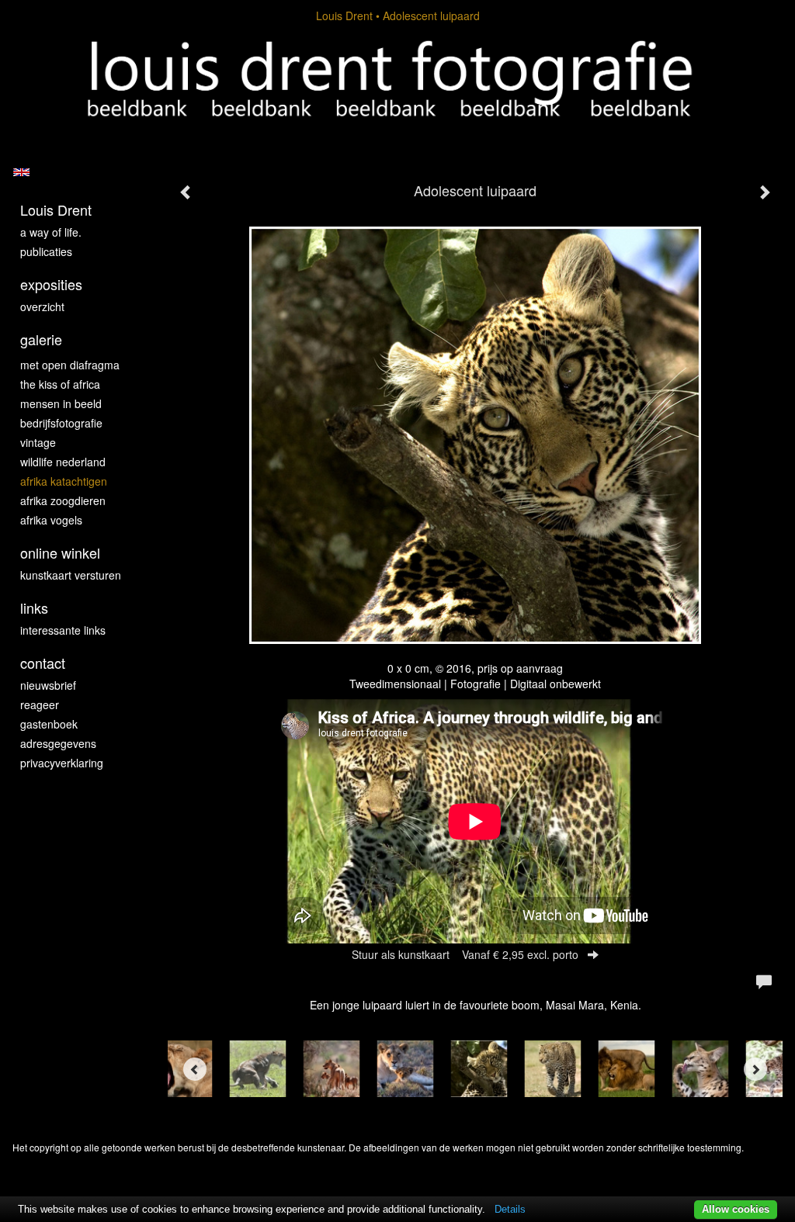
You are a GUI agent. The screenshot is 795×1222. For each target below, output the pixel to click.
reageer (39, 704)
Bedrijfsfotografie (61, 423)
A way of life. (51, 232)
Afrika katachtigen (63, 481)
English (21, 172)
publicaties (46, 251)
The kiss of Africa (60, 384)
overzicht (42, 306)
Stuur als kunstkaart (465, 954)
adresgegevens (58, 743)
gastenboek (49, 724)
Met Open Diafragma (70, 364)
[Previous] (195, 1069)
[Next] (755, 1069)
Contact (42, 663)
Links (34, 608)
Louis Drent (344, 15)
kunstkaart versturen (70, 575)
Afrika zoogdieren (63, 500)
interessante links (63, 630)
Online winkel (60, 553)
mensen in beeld (61, 403)
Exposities (51, 284)
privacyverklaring (61, 762)
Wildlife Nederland (63, 461)
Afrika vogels (51, 520)
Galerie (41, 339)
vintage (38, 442)
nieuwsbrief (48, 685)
